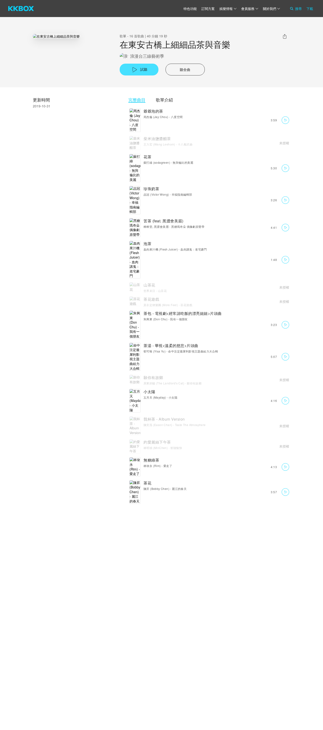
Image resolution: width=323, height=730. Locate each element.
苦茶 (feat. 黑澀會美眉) (163, 221)
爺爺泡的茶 (153, 111)
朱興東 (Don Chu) (155, 319)
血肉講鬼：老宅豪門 (193, 249)
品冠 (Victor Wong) (156, 194)
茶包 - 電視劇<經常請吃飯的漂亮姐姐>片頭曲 (183, 313)
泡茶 (147, 243)
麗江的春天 (179, 489)
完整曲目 (136, 100)
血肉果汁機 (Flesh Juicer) (161, 249)
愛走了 (167, 466)
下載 (309, 8)
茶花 (147, 483)
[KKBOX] (21, 8)
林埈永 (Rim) (152, 466)
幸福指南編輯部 (182, 194)
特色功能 (190, 8)
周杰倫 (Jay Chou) (156, 117)
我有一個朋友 (179, 319)
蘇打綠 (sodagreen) (157, 162)
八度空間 (177, 117)
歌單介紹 (164, 100)
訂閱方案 (208, 8)
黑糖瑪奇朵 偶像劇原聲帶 (187, 226)
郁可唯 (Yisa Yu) (155, 351)
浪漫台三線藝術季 (147, 56)
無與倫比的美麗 (183, 162)
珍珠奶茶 (151, 188)
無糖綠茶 (151, 460)
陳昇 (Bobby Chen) (156, 489)
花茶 (147, 156)
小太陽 (149, 391)
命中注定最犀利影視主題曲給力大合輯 (193, 351)
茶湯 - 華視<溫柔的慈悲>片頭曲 (171, 345)
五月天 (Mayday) (155, 397)
